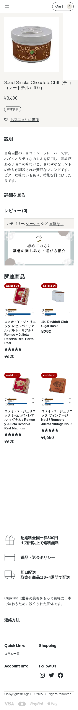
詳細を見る (15, 194)
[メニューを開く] (7, 6)
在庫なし (56, 223)
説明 (8, 138)
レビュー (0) (15, 210)
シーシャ (33, 223)
